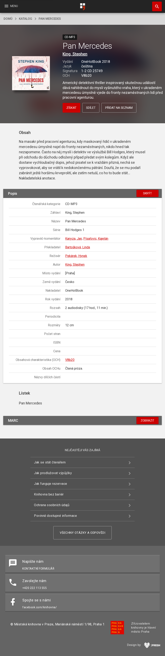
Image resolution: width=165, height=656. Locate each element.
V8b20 (69, 360)
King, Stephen (75, 54)
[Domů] (82, 6)
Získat (71, 108)
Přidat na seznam (119, 108)
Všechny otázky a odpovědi (82, 533)
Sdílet (91, 108)
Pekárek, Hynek (76, 256)
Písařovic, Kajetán (95, 238)
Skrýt (147, 193)
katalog (25, 19)
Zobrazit (147, 420)
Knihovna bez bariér (49, 494)
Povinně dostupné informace (55, 516)
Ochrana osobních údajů (51, 505)
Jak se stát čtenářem (50, 462)
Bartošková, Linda (77, 247)
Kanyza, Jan (73, 238)
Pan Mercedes (50, 19)
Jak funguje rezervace (50, 484)
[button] (31, 73)
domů (8, 19)
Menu (11, 6)
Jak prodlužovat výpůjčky (53, 473)
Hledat (155, 6)
